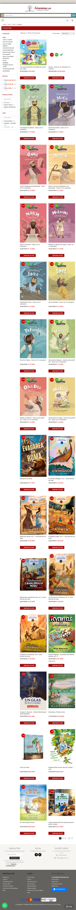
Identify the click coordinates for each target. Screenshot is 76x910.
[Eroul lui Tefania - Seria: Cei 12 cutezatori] (33, 338)
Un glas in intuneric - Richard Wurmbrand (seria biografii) (33, 713)
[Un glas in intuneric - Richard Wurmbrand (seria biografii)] (33, 691)
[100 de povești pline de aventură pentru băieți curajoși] (61, 802)
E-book (29, 879)
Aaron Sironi (8, 105)
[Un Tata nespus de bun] (33, 802)
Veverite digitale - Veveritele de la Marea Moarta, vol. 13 (61, 655)
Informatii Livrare (32, 881)
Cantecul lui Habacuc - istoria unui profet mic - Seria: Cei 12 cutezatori (61, 361)
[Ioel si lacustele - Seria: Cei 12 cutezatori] (61, 281)
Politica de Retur (31, 888)
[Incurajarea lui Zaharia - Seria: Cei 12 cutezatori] (33, 104)
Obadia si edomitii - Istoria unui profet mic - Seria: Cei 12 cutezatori (32, 418)
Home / (5, 24)
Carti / (10, 24)
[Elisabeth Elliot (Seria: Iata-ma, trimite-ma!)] (61, 747)
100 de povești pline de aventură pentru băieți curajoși (61, 823)
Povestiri (5, 62)
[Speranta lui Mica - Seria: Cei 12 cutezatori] (61, 105)
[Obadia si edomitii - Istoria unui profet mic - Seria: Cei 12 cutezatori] (33, 396)
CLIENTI (29, 873)
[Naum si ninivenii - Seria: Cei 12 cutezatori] (33, 223)
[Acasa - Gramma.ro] (38, 8)
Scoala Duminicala (8, 69)
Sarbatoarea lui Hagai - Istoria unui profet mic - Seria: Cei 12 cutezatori (61, 418)
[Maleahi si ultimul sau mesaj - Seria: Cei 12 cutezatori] (61, 223)
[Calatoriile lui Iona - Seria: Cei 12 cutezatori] (33, 281)
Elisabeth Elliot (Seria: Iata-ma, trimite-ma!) (60, 768)
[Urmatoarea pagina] (72, 838)
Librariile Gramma (8, 881)
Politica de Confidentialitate (11, 864)
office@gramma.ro (62, 858)
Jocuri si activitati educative (8, 57)
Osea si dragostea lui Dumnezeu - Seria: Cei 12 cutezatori (32, 187)
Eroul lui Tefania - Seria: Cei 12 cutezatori (33, 360)
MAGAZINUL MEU (9, 873)
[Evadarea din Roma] (33, 456)
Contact (5, 879)
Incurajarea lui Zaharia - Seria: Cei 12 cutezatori (31, 128)
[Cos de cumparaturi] (72, 20)
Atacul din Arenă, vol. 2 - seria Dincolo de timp (33, 537)
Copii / (14, 24)
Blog (4, 890)
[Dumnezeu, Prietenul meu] (61, 691)
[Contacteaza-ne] (67, 20)
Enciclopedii (6, 54)
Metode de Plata (31, 886)
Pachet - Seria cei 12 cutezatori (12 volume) (59, 68)
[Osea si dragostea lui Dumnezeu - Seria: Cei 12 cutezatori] (33, 164)
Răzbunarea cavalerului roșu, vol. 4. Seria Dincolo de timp (33, 598)
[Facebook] (36, 854)
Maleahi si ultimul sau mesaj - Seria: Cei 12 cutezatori (60, 245)
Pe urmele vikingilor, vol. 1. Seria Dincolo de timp (61, 479)
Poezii (4, 60)
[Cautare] (73, 15)
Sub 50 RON (8, 121)
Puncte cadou (6, 884)
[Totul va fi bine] (33, 747)
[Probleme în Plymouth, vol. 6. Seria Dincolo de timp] (33, 633)
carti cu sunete (7, 39)
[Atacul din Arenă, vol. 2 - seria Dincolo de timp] (33, 515)
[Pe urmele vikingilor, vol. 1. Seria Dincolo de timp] (61, 456)
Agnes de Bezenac (10, 107)
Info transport (31, 884)
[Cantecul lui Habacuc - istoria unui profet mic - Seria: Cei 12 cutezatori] (61, 338)
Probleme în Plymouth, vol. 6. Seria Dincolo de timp (31, 655)
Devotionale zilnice (9, 52)
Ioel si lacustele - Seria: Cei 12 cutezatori (61, 302)
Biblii (4, 37)
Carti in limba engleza (7, 45)
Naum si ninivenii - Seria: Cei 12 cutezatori (30, 245)
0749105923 (62, 855)
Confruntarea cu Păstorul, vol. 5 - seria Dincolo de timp (60, 598)
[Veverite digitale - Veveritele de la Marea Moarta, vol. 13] (61, 633)
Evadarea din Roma (26, 478)
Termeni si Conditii (8, 886)
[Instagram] (39, 854)
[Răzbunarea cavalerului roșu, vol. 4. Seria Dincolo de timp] (33, 574)
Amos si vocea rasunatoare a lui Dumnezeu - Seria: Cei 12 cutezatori (59, 187)
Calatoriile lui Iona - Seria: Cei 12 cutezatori (30, 303)
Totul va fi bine (24, 767)
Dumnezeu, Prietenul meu (56, 712)
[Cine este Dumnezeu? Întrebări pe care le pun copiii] (33, 52)
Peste (6, 80)
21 (69, 838)
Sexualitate (6, 71)
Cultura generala (8, 50)
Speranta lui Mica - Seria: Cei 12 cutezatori (58, 128)
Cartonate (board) (8, 48)
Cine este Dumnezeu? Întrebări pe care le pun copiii (33, 68)
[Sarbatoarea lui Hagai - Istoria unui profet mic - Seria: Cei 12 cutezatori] (61, 396)
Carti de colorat (8, 42)
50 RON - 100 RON (10, 123)
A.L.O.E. (6, 102)
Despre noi (6, 877)
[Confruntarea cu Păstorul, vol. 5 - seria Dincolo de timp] (61, 574)
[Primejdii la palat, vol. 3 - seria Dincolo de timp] (61, 515)
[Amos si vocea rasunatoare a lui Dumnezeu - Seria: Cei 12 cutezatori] (61, 164)
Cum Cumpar (30, 877)
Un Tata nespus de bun (27, 822)
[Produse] (3, 20)
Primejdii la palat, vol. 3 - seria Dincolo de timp (61, 537)
